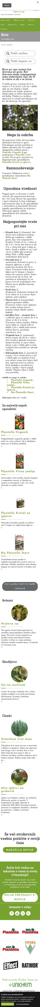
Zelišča (22, 24)
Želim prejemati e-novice (20, 897)
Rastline (3, 45)
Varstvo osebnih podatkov (18, 991)
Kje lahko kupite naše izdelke (20, 586)
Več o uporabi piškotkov (22, 1004)
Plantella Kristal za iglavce (16, 162)
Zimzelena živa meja (16, 739)
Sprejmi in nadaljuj (7, 1004)
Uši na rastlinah (13, 685)
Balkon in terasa (18, 20)
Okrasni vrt (31, 20)
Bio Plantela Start (16, 177)
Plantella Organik (11, 152)
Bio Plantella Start (22, 392)
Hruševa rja (10, 623)
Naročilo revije (20, 850)
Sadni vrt (31, 24)
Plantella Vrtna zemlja (18, 383)
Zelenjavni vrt (12, 24)
